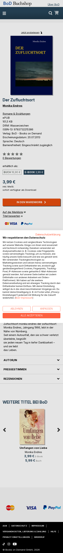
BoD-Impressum (24, 297)
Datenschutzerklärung (48, 234)
